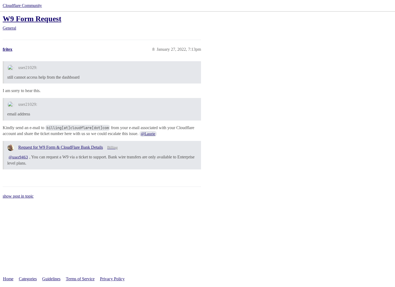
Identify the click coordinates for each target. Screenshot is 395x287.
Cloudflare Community (22, 5)
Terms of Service (80, 279)
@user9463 (18, 157)
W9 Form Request (32, 18)
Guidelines (51, 279)
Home (8, 279)
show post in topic (18, 196)
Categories (28, 279)
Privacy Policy (112, 279)
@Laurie (148, 134)
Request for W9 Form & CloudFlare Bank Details (60, 147)
